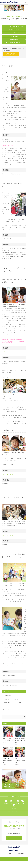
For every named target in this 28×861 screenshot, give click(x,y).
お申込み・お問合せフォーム (14, 838)
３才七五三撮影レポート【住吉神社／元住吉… (8, 740)
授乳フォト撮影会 (14, 39)
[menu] (26, 2)
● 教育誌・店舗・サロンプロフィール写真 (12, 702)
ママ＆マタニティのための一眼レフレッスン (14, 26)
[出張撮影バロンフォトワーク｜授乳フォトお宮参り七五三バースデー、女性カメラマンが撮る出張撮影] (9, 2)
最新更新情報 (10, 54)
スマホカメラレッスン (14, 33)
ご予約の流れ (20, 853)
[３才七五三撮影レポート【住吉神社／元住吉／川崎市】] (8, 732)
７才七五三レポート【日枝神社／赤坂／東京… (20, 760)
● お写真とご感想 (6, 695)
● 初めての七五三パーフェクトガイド (11, 699)
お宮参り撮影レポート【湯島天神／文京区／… (20, 740)
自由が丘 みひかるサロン (8, 352)
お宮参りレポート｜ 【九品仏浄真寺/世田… (8, 760)
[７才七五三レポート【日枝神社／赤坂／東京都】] (20, 752)
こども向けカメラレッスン (14, 29)
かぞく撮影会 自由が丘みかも (14, 42)
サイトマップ (8, 853)
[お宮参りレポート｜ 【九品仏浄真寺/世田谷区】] (8, 752)
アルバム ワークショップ (14, 36)
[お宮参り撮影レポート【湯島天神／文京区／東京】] (20, 732)
